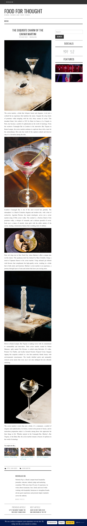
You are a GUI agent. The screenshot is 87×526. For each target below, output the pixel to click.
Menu (6, 21)
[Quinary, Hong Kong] (11, 452)
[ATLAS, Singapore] (44, 452)
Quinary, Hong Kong (10, 457)
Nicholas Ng (9, 2)
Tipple (8, 468)
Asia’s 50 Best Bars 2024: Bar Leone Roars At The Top (38, 511)
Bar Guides (14, 468)
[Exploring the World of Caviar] (28, 452)
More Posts (20, 499)
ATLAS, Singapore (42, 457)
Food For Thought (23, 11)
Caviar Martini (26, 468)
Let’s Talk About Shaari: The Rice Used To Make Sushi (17, 511)
